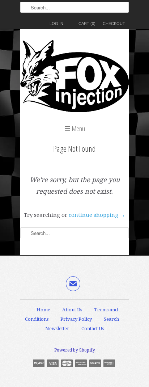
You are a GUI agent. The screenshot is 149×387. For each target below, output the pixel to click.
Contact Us (92, 328)
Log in (56, 23)
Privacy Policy (76, 319)
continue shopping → (97, 215)
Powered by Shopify (74, 350)
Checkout (114, 23)
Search (111, 319)
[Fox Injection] (74, 78)
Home (43, 309)
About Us (72, 309)
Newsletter (57, 328)
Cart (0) (86, 23)
